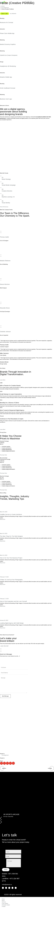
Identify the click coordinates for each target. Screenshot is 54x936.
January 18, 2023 (4, 620)
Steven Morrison (5, 284)
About (3, 900)
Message (4, 866)
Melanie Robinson (5, 260)
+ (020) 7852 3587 (4, 646)
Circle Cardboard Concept (7, 88)
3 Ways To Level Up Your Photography (11, 579)
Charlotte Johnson (5, 331)
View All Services (4, 206)
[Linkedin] (52, 472)
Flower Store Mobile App (7, 33)
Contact (3, 906)
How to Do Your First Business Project (11, 558)
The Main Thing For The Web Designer (11, 536)
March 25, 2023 (3, 511)
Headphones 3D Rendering (8, 66)
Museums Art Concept (6, 22)
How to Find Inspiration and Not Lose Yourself (13, 601)
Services (4, 902)
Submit (5, 869)
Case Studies (5, 903)
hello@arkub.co (7, 884)
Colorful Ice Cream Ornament (8, 55)
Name (3, 851)
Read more (2, 519)
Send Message (5, 696)
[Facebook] (52, 466)
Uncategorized (5, 7)
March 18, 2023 (3, 533)
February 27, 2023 (4, 576)
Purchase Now (3, 455)
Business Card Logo (6, 99)
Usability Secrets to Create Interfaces (11, 514)
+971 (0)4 (13, 878)
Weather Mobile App (6, 77)
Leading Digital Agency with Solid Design (12, 623)
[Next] (40, 768)
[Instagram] (52, 463)
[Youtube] (52, 469)
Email (3, 856)
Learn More (2, 380)
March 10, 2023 (3, 555)
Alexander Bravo (5, 308)
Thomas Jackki (4, 237)
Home (3, 6)
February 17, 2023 (4, 598)
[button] (1, 763)
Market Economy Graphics (8, 44)
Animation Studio (6, 904)
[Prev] (13, 768)
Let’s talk (9, 835)
